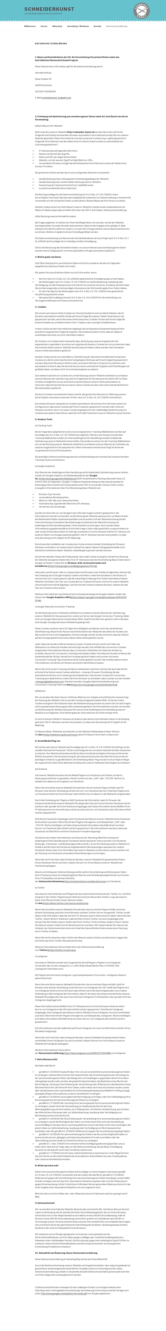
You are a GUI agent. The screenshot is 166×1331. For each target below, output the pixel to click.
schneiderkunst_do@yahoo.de (56, 98)
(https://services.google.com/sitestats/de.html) (94, 685)
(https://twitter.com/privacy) (62, 950)
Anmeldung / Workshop (78, 26)
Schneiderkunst (49, 9)
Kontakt (97, 26)
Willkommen (30, 26)
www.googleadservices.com (50, 681)
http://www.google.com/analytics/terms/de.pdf (64, 1293)
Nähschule (57, 26)
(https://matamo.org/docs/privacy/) (60, 734)
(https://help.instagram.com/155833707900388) (87, 1053)
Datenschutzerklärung (116, 26)
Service (44, 26)
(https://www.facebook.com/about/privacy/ (84, 881)
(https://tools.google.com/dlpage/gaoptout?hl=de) (72, 566)
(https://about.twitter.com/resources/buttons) (65, 903)
